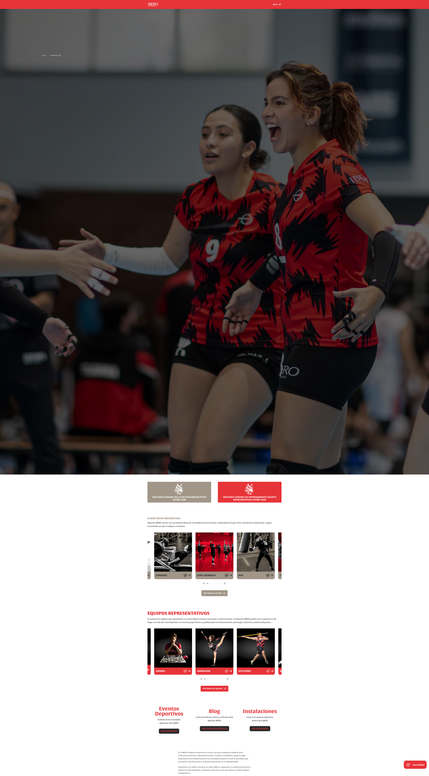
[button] (277, 4)
